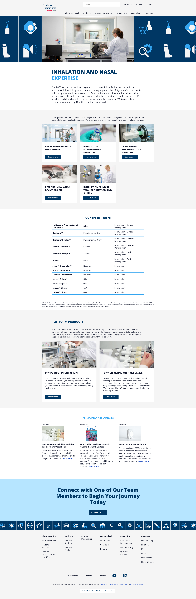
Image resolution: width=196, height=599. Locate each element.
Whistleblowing (114, 584)
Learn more (53, 157)
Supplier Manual (124, 584)
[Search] (118, 4)
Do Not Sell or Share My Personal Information (98, 591)
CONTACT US (98, 512)
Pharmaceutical (49, 536)
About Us (145, 536)
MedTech (69, 536)
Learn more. (67, 458)
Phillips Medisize (49, 7)
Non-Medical (106, 536)
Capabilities (125, 536)
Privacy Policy (104, 584)
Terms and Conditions (136, 584)
